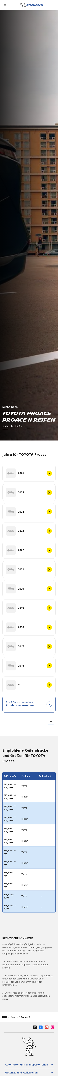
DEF (50, 721)
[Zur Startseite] (32, 5)
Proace (14, 1017)
